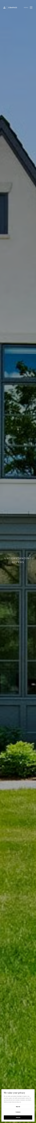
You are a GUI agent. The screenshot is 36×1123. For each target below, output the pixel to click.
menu (26, 7)
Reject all (18, 1106)
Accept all (18, 1117)
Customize (18, 1112)
